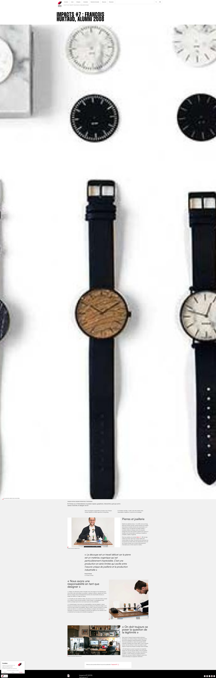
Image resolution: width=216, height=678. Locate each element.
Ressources (104, 1)
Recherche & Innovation (95, 1)
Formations (66, 1)
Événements (111, 1)
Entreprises (78, 1)
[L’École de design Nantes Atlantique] (60, 4)
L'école (72, 1)
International (85, 1)
